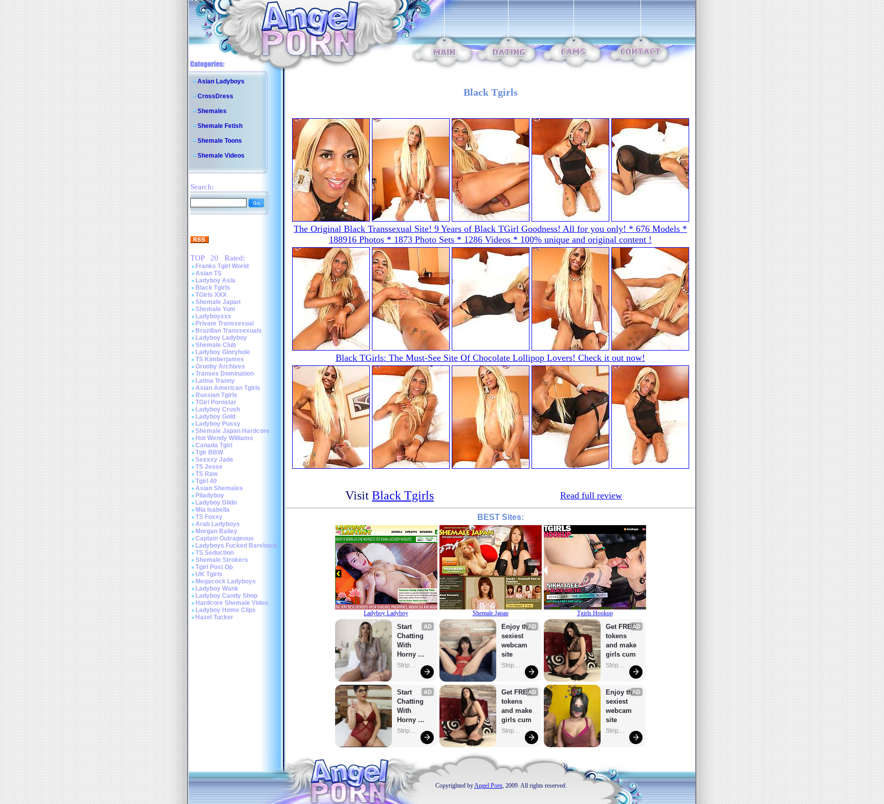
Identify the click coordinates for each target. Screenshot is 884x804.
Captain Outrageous (224, 538)
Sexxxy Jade (214, 459)
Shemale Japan (217, 302)
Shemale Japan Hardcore (232, 430)
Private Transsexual (224, 323)
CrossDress (215, 96)
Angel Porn (488, 785)
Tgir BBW (209, 452)
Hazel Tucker (214, 617)
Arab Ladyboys (217, 524)
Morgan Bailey (216, 531)
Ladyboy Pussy (217, 423)
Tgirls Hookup (595, 613)
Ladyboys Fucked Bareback (236, 545)
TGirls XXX (211, 294)
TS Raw (206, 473)
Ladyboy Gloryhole (222, 352)
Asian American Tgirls (227, 388)
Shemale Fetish (219, 125)
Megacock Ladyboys (225, 581)
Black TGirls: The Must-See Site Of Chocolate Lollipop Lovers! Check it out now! (490, 358)
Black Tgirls (212, 287)
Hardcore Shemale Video (231, 602)
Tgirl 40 (206, 481)
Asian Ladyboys (221, 81)
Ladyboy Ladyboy (221, 337)
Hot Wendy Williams (224, 438)
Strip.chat (407, 665)
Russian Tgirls (216, 395)
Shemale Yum (215, 309)
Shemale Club (215, 345)
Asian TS (208, 273)
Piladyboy (209, 495)
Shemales (212, 111)
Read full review (591, 495)
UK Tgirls (209, 574)
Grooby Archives (220, 366)
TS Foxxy (209, 516)
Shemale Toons (219, 140)
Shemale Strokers (221, 559)
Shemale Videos (221, 155)
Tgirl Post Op (214, 567)
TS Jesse (209, 466)
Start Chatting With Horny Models (411, 641)
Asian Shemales (219, 488)
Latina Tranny (215, 380)
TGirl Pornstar (215, 402)
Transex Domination (224, 373)
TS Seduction (214, 552)
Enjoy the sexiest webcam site (516, 640)
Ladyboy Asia (215, 280)
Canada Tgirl (213, 445)
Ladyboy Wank (216, 588)
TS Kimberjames (219, 359)
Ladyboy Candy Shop (226, 595)
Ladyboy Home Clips (225, 610)
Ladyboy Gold (215, 416)
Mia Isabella (212, 509)
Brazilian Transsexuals (228, 330)
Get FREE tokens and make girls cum (516, 706)
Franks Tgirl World (222, 266)
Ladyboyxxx (213, 316)
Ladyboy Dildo (216, 502)
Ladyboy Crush (217, 409)
